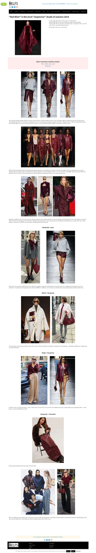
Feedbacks (22, 11)
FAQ (48, 11)
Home (11, 11)
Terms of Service (32, 545)
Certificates (38, 11)
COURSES (16, 11)
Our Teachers (51, 543)
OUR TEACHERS (30, 11)
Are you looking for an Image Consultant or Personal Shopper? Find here (48, 537)
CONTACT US (83, 11)
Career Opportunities (55, 11)
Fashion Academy (66, 11)
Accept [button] (68, 551)
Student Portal (75, 11)
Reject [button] (73, 551)
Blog (44, 11)
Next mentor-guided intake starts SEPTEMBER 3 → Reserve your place (59, 3)
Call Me (4, 4)
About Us (30, 543)
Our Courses (51, 545)
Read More (78, 551)
